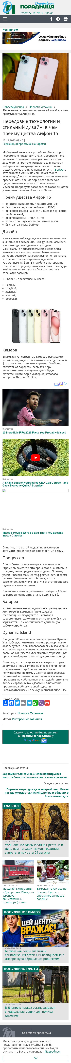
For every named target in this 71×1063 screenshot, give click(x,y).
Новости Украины (40, 107)
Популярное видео (22, 912)
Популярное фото (21, 969)
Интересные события (27, 719)
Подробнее (52, 1051)
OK (35, 1058)
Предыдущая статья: (34, 772)
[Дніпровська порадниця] (11, 1034)
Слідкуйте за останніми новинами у (35, 736)
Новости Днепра (13, 107)
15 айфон (59, 169)
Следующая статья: (37, 790)
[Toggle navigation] (4, 18)
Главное (11, 806)
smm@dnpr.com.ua (38, 1033)
